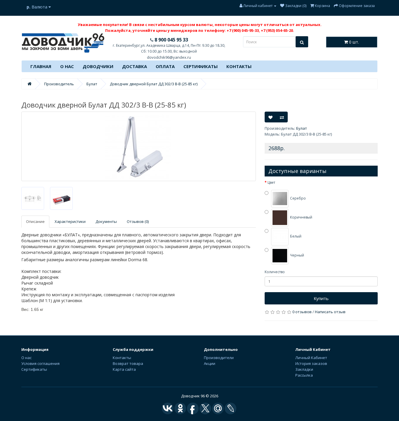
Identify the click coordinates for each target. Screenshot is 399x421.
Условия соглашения (40, 363)
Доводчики (98, 66)
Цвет (271, 182)
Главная (40, 66)
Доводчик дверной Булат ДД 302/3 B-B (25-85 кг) (153, 83)
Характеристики (70, 221)
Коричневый (300, 217)
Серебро (297, 198)
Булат (91, 83)
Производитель (59, 83)
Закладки (304, 369)
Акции (209, 363)
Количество (275, 271)
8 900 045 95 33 (170, 40)
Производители (219, 357)
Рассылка (304, 375)
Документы (106, 221)
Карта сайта (124, 369)
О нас (67, 66)
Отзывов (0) (138, 221)
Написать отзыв (330, 311)
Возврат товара (128, 363)
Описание (35, 221)
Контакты (238, 66)
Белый (295, 236)
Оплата (165, 66)
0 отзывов (302, 311)
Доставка (134, 66)
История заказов (311, 363)
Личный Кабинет (311, 357)
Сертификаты (200, 66)
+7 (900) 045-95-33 (243, 30)
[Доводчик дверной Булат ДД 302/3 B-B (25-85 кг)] (138, 146)
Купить (321, 298)
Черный (296, 255)
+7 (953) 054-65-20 (277, 30)
